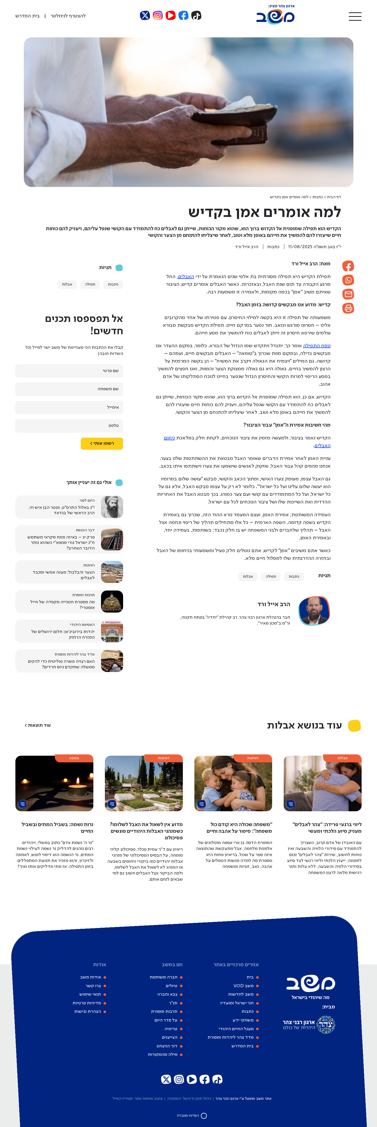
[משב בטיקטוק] (196, 15)
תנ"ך (173, 1003)
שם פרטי (111, 370)
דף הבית (334, 197)
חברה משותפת (163, 977)
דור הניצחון (166, 1046)
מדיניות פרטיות (86, 1003)
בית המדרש (242, 1046)
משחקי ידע (242, 1020)
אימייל (113, 407)
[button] (355, 16)
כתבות (317, 197)
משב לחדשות (240, 994)
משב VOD (243, 986)
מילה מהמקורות (162, 1054)
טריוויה (170, 1029)
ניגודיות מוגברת (188, 1116)
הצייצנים (169, 1037)
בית (249, 977)
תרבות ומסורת (164, 1011)
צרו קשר (93, 986)
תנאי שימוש (90, 994)
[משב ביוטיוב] (170, 15)
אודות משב (90, 977)
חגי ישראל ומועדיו (236, 1003)
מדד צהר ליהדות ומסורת (230, 1037)
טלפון (113, 425)
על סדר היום (165, 1020)
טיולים (171, 986)
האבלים (186, 276)
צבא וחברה (167, 994)
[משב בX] (145, 15)
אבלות (248, 577)
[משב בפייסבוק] (183, 15)
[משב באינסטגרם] (158, 15)
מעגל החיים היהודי (236, 1029)
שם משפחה (108, 389)
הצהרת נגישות (87, 1011)
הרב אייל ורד (246, 247)
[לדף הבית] (275, 23)
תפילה (271, 577)
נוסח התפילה (317, 346)
